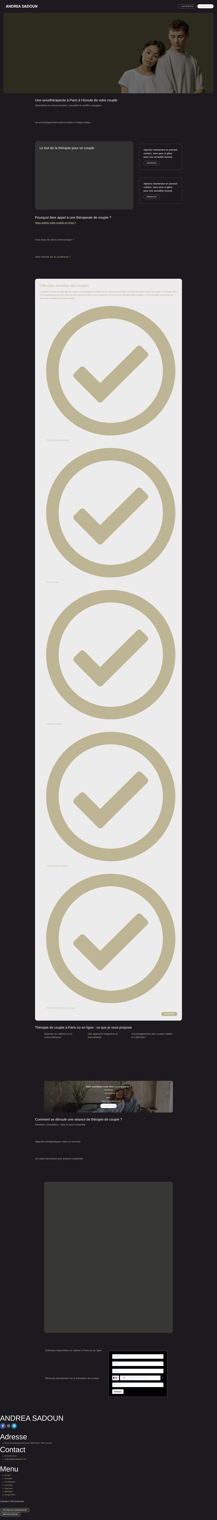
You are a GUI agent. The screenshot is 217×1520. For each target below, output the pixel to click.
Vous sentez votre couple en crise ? (55, 222)
